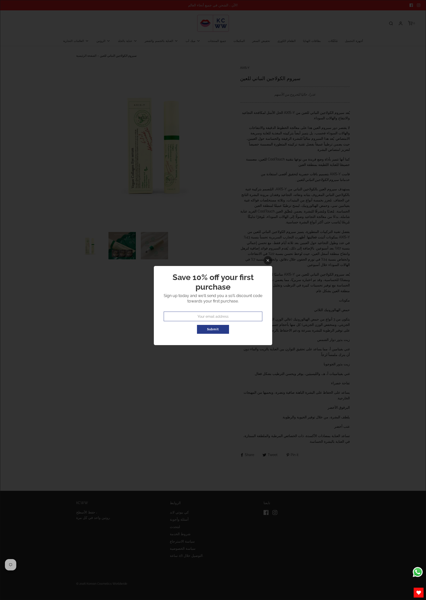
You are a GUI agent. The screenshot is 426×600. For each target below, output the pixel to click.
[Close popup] (268, 260)
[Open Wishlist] (419, 593)
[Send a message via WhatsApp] (418, 572)
